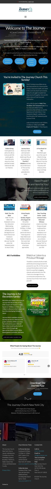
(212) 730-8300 (39, 451)
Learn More (37, 131)
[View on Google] (5, 361)
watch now (31, 1)
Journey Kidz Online (43, 61)
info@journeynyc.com (41, 455)
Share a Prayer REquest (41, 197)
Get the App (37, 394)
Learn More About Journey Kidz (12, 337)
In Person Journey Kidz (19, 61)
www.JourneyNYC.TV (24, 481)
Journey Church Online (31, 62)
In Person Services (7, 61)
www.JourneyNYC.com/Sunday (27, 464)
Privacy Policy (6, 470)
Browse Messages (32, 285)
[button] (2, 366)
